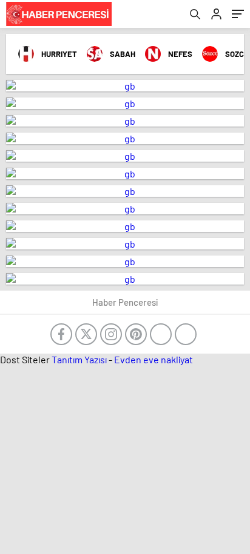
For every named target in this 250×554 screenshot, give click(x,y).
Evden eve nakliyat (153, 359)
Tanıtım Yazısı (79, 359)
